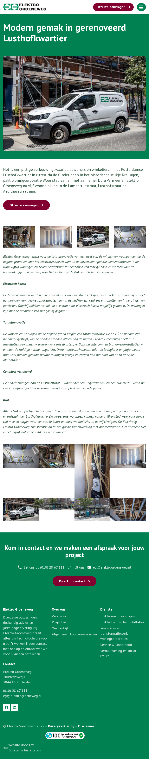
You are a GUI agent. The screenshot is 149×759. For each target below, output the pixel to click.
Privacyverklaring (61, 726)
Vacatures (59, 616)
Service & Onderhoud (116, 644)
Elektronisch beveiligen (117, 616)
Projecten (59, 622)
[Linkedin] (14, 707)
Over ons (58, 609)
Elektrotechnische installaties (122, 622)
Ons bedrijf (60, 628)
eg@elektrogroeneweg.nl (22, 696)
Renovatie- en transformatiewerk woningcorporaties (114, 633)
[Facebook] (6, 707)
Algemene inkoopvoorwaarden (74, 634)
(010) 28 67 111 (15, 690)
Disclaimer (86, 726)
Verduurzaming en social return (118, 653)
